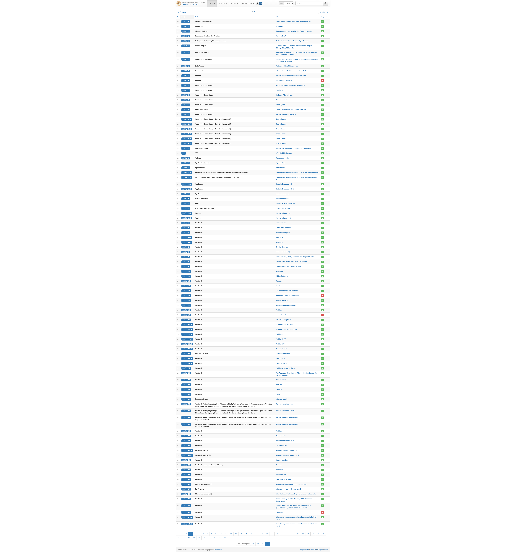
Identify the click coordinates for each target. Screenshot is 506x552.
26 (303, 534)
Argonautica (280, 163)
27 (308, 534)
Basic (326, 549)
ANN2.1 (186, 66)
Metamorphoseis (282, 194)
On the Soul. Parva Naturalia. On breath (291, 261)
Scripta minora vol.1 (283, 213)
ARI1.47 (186, 489)
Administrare (248, 3)
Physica (279, 384)
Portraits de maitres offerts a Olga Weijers (292, 41)
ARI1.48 (186, 494)
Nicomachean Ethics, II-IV (286, 324)
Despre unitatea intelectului (287, 417)
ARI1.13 (186, 286)
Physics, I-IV (280, 358)
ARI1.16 (186, 300)
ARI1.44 (186, 475)
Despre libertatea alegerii (286, 114)
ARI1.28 (186, 385)
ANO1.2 (186, 81)
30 (323, 534)
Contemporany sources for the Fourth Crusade (294, 31)
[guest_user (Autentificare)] (257, 3)
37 (209, 538)
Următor (324, 12)
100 (267, 544)
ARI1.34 (186, 417)
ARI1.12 (186, 281)
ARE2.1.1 (187, 213)
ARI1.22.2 (187, 339)
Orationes (279, 26)
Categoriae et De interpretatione (288, 266)
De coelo (279, 281)
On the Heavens (282, 247)
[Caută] (325, 3)
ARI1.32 (186, 404)
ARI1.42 (186, 465)
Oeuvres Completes (283, 320)
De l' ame (279, 237)
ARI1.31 (186, 399)
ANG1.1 (186, 41)
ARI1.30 (186, 394)
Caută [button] (234, 3)
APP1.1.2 (187, 189)
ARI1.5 (186, 247)
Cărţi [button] (211, 3)
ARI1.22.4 (187, 349)
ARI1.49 (186, 499)
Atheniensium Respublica (286, 305)
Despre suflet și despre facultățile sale (291, 75)
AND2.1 (186, 31)
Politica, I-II (280, 512)
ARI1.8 (186, 262)
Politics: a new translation (286, 368)
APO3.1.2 (187, 177)
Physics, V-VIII (281, 363)
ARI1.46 (186, 484)
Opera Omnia (281, 119)
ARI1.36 (186, 431)
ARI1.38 (186, 441)
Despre (320, 549)
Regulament (304, 549)
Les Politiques (281, 445)
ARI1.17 (186, 305)
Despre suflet (281, 380)
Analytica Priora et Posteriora (287, 295)
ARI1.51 (186, 512)
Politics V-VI (280, 344)
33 (189, 538)
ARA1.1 (186, 203)
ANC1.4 (186, 22)
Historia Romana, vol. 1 (285, 184)
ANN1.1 (186, 59)
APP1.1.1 (187, 184)
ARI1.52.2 (187, 524)
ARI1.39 (186, 446)
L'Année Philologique (284, 153)
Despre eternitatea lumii (285, 404)
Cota (183, 17)
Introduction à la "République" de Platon (292, 71)
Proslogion (280, 90)
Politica (279, 310)
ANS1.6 (186, 110)
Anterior (182, 12)
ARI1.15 (186, 296)
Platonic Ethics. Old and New (287, 66)
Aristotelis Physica (283, 232)
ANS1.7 (186, 114)
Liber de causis (281, 399)
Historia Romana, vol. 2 (285, 189)
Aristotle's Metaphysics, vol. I (287, 450)
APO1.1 (186, 163)
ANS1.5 (186, 105)
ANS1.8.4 (187, 134)
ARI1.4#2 (187, 242)
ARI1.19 (186, 315)
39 (219, 538)
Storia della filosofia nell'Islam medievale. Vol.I (294, 21)
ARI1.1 (186, 223)
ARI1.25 (186, 368)
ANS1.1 (186, 85)
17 (256, 534)
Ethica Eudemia (282, 276)
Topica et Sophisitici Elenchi (287, 290)
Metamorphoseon (283, 198)
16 (251, 534)
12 (231, 534)
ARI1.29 (186, 389)
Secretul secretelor (283, 353)
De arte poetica (282, 300)
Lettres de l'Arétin (283, 208)
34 (194, 538)
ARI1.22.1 (187, 334)
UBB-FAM (218, 549)
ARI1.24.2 (187, 363)
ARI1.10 (186, 271)
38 (214, 538)
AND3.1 (186, 36)
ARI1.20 (186, 320)
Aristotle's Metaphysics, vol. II (287, 455)
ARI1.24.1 (187, 358)
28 (313, 534)
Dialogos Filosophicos (284, 95)
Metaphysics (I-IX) (283, 252)
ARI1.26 (186, 373)
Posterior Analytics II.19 (285, 440)
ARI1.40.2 (187, 455)
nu (322, 80)
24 (292, 534)
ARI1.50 (186, 506)
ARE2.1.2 (187, 218)
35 (199, 538)
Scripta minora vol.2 (283, 218)
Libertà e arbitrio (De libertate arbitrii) (291, 109)
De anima (279, 271)
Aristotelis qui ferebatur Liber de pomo (291, 484)
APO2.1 (186, 168)
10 (221, 534)
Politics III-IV (281, 339)
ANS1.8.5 (187, 139)
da (322, 21)
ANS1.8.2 (187, 124)
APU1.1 (186, 194)
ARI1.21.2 (187, 329)
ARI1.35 (186, 424)
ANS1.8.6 (187, 143)
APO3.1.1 (187, 173)
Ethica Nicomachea (283, 227)
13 (236, 534)
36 (204, 538)
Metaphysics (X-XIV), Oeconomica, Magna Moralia (295, 257)
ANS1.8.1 (187, 119)
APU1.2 (186, 199)
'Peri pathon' (281, 36)
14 (241, 534)
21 (277, 534)
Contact (313, 549)
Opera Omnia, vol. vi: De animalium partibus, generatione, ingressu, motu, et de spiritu (293, 506)
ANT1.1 (186, 148)
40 (225, 538)
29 (318, 534)
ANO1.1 (186, 76)
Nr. (178, 17)
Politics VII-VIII (281, 349)
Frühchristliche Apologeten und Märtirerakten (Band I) (297, 172)
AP (184, 153)
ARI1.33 (186, 411)
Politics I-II (280, 334)
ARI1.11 (186, 276)
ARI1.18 (186, 310)
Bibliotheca (280, 167)
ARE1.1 (186, 208)
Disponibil (325, 17)
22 (282, 534)
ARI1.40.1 (187, 450)
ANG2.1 (186, 46)
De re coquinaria (282, 158)
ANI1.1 (186, 52)
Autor (197, 17)
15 (246, 534)
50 (262, 544)
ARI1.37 (186, 436)
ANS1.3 (186, 95)
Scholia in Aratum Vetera (285, 203)
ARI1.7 (186, 257)
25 (298, 534)
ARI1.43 (186, 470)
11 (226, 534)
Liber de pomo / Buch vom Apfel (288, 489)
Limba (282, 3)
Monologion (280, 105)
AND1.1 (186, 26)
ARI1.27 (186, 380)
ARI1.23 (186, 354)
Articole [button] (222, 3)
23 (287, 534)
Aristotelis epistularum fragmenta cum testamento (296, 494)
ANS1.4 (186, 100)
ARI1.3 (186, 233)
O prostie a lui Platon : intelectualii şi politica (293, 148)
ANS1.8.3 (187, 129)
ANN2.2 (186, 71)
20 (272, 534)
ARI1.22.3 (187, 344)
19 (267, 534)
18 (262, 534)
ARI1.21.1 (187, 325)
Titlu (277, 17)
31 (178, 538)
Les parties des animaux (285, 315)
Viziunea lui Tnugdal (284, 80)
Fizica (278, 394)
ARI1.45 (186, 479)
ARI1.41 (186, 460)
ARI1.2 (186, 228)
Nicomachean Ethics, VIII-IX (286, 329)
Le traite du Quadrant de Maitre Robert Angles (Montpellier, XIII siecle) (294, 47)
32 (183, 538)
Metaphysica (281, 223)
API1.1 (186, 158)
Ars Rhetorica (281, 286)
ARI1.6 (186, 252)
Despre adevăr (281, 100)
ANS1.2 (186, 90)
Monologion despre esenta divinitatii (290, 85)
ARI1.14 (186, 291)
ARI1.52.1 (187, 517)
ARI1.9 (186, 266)
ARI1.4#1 (187, 237)
